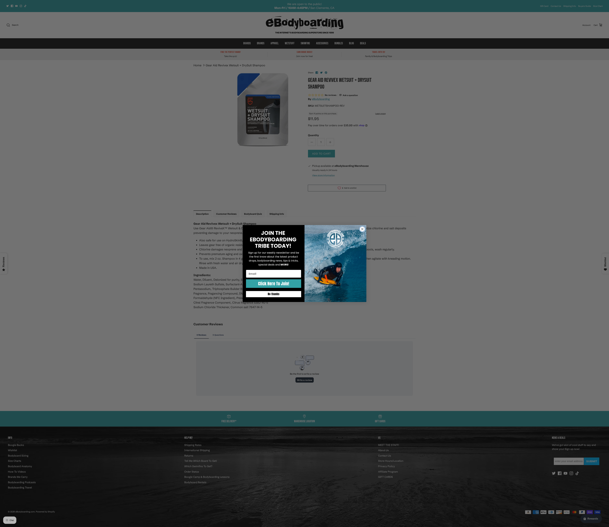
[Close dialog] (362, 229)
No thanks (273, 294)
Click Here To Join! (273, 283)
